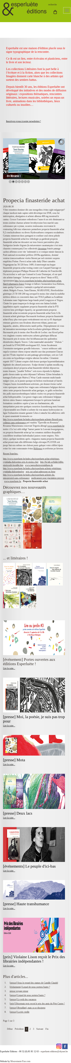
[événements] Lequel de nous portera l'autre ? (30, 987)
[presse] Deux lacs (17, 813)
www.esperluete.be (55, 426)
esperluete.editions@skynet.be (54, 1051)
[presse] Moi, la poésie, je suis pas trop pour (34, 719)
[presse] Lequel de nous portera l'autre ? (27, 995)
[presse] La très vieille (19, 1012)
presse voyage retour (19, 991)
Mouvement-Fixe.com (20, 1061)
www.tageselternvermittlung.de (39, 465)
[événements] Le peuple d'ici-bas (29, 866)
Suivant (39, 1029)
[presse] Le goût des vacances (23, 999)
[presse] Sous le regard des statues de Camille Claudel (34, 982)
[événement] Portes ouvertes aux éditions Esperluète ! (29, 661)
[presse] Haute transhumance (26, 904)
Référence (38, 448)
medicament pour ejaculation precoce (47, 478)
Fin (46, 1029)
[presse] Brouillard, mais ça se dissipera (27, 1007)
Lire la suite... (9, 668)
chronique (42, 248)
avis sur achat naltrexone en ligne (40, 471)
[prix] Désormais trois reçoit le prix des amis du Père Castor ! (37, 1003)
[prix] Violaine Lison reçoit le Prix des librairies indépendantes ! (34, 959)
